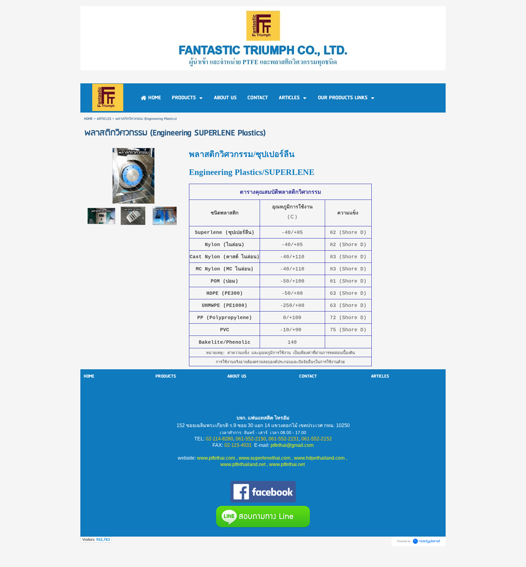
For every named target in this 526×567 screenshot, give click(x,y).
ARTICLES (104, 119)
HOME (88, 119)
